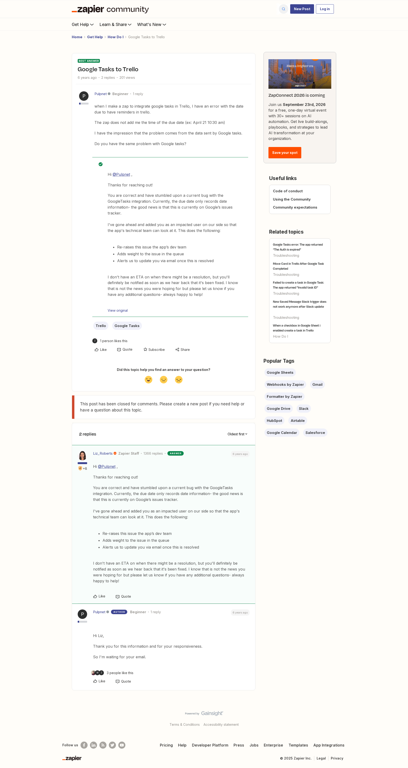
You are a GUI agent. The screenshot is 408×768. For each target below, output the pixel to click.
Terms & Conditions (185, 724)
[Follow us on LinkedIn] (93, 745)
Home (77, 37)
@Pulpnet (121, 174)
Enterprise (273, 745)
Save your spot (285, 153)
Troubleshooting (286, 255)
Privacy (337, 758)
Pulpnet (100, 94)
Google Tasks (127, 325)
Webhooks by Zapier (285, 384)
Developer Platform (210, 745)
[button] (302, 9)
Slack (304, 408)
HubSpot (274, 420)
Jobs (254, 745)
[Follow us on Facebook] (84, 745)
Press (239, 745)
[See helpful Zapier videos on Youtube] (121, 745)
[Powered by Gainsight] (204, 714)
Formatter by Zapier (284, 396)
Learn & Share (113, 24)
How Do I (115, 37)
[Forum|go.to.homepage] (111, 9)
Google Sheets (280, 372)
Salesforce (315, 432)
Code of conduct (288, 191)
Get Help (80, 24)
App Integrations (328, 745)
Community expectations (295, 207)
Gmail (317, 384)
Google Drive (278, 408)
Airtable (298, 420)
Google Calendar (282, 432)
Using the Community (292, 199)
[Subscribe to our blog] (102, 745)
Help (182, 745)
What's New (149, 24)
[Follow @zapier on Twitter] (112, 745)
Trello (101, 325)
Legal (321, 758)
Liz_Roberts (103, 453)
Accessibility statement (221, 724)
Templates (298, 745)
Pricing (166, 745)
